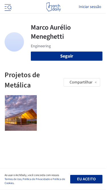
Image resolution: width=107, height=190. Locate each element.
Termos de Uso (13, 179)
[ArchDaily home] (53, 6)
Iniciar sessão (90, 7)
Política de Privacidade (36, 179)
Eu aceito (86, 179)
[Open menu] (7, 7)
